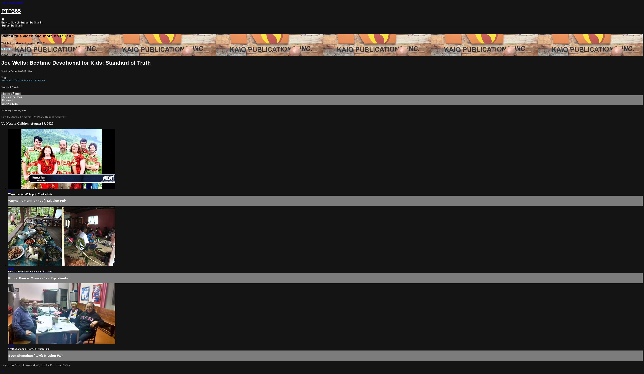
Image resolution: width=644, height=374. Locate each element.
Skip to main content (12, 2)
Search (15, 22)
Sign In (19, 25)
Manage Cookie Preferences (48, 365)
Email (18, 93)
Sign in (38, 22)
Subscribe (6, 49)
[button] (3, 19)
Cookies (28, 365)
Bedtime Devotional (34, 80)
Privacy (18, 365)
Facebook (6, 93)
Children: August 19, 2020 (13, 71)
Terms (10, 365)
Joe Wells (6, 80)
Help (4, 365)
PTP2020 (18, 80)
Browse (6, 22)
